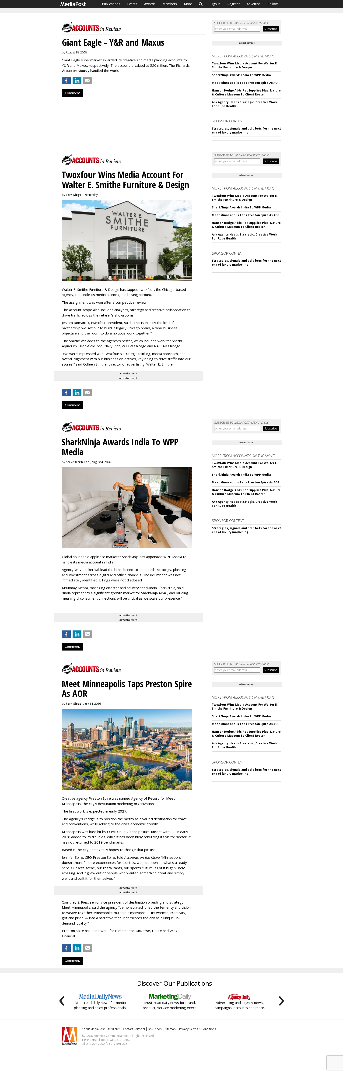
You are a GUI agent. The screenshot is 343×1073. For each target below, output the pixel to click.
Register (233, 4)
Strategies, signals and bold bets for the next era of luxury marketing (246, 130)
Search (201, 4)
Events (132, 4)
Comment (72, 93)
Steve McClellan (77, 462)
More (188, 4)
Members (169, 4)
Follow (273, 4)
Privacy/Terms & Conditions (197, 1029)
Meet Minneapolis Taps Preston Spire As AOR (246, 83)
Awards (149, 4)
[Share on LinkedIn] (77, 80)
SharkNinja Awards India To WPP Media (241, 75)
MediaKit (113, 1029)
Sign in (215, 4)
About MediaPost (93, 1029)
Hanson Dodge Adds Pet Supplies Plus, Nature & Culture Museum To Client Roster (246, 92)
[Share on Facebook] (66, 80)
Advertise (254, 4)
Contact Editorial (134, 1029)
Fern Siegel (74, 195)
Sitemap (170, 1029)
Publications (111, 4)
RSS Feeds (154, 1029)
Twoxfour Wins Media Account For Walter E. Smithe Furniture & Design (245, 65)
